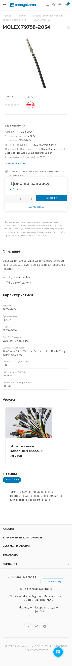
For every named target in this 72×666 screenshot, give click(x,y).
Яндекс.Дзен (44, 626)
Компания (10, 564)
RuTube (36, 626)
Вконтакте (27, 626)
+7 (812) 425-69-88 (24, 576)
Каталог (9, 529)
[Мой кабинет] (59, 5)
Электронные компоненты (22, 537)
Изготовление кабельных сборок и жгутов (26, 450)
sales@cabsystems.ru (38, 588)
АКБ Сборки (11, 555)
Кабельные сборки (16, 546)
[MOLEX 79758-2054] (36, 63)
